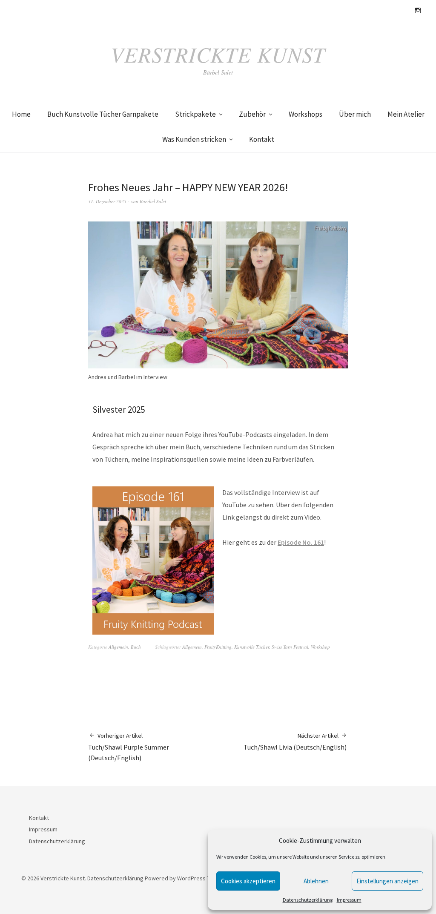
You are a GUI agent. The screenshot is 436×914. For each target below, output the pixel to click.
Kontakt (261, 139)
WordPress (191, 878)
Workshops (305, 114)
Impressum (349, 900)
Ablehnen (316, 881)
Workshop (320, 647)
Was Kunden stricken (194, 139)
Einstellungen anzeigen (387, 881)
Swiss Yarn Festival (290, 647)
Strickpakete (195, 114)
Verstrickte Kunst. (63, 878)
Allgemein (118, 647)
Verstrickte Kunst (218, 54)
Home (21, 114)
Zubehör (252, 114)
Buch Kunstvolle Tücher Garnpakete (102, 114)
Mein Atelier (406, 114)
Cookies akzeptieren (248, 881)
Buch (136, 647)
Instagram (417, 10)
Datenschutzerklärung (308, 900)
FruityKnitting (218, 647)
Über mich (355, 114)
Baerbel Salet (153, 201)
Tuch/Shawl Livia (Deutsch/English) (296, 741)
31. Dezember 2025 (107, 201)
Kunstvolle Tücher (251, 647)
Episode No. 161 (301, 542)
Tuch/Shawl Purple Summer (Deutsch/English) (128, 747)
